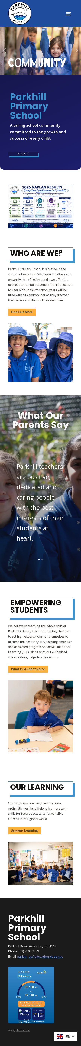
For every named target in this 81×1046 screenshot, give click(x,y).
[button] (4, 51)
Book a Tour (23, 154)
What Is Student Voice (28, 669)
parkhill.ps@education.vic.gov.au (40, 956)
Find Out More (22, 312)
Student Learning (24, 830)
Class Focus (23, 1030)
